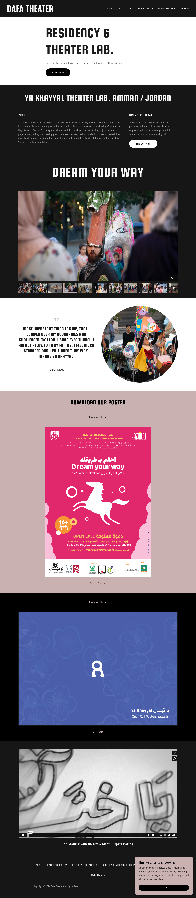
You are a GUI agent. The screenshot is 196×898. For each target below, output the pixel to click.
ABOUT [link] (110, 8)
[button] (125, 8)
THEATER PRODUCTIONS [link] (57, 865)
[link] (51, 11)
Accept (164, 888)
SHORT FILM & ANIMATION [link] (114, 865)
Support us (58, 72)
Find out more (143, 143)
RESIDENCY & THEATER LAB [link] (84, 865)
